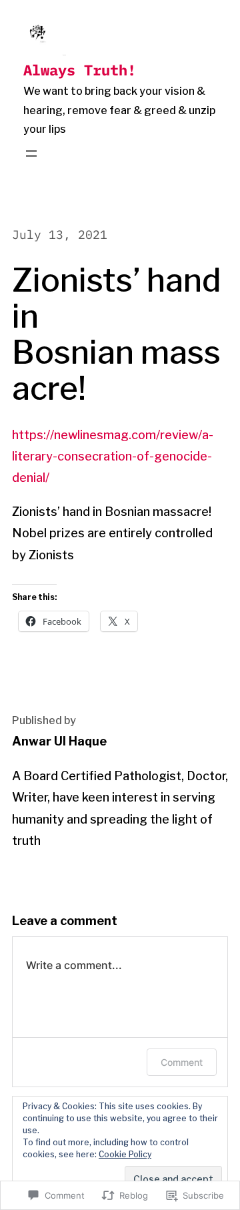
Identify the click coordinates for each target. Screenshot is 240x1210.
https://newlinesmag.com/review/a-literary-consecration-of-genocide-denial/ (112, 456)
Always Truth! (79, 69)
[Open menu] (31, 153)
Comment (182, 1062)
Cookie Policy (125, 1154)
